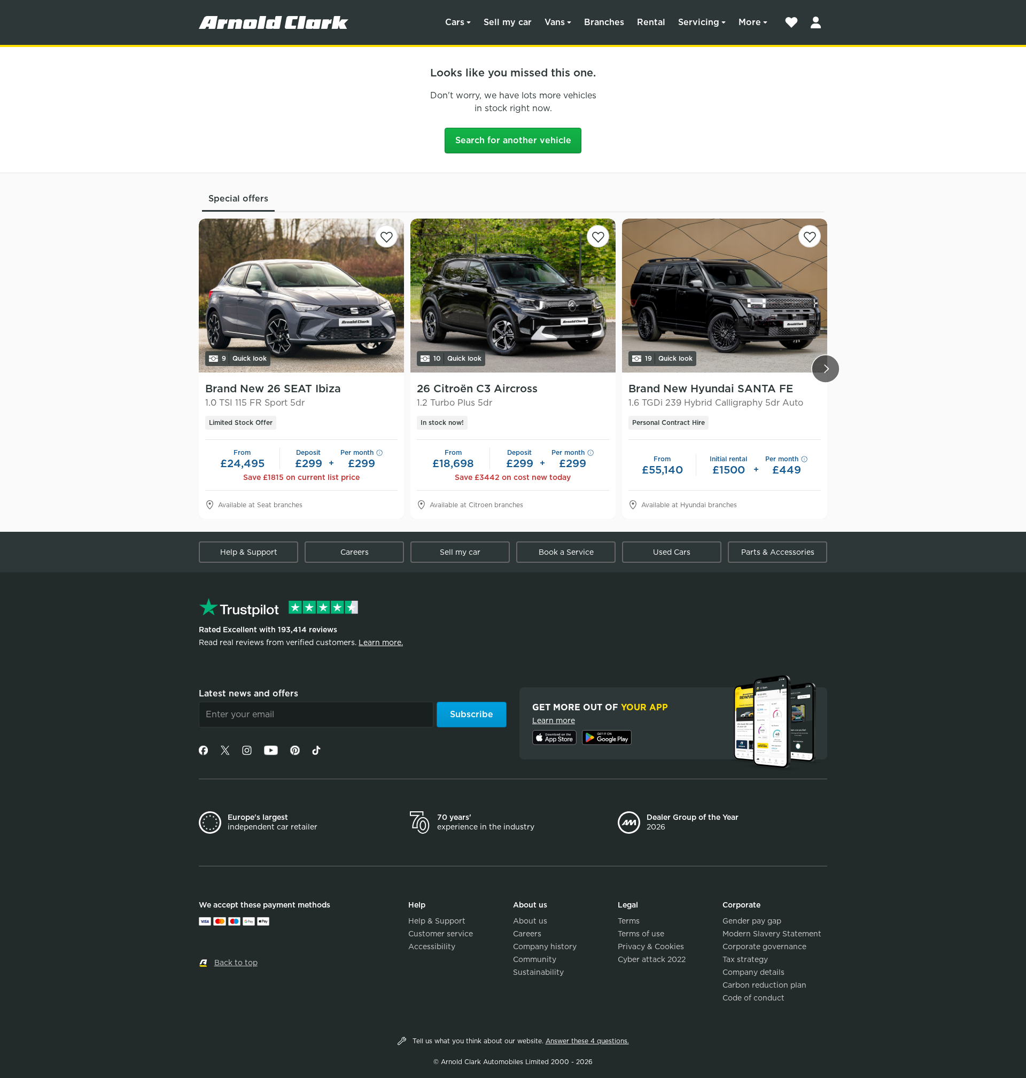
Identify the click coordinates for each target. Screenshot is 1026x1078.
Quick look (244, 358)
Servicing (698, 22)
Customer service (440, 933)
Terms (629, 921)
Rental (651, 22)
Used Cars (671, 552)
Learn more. (381, 642)
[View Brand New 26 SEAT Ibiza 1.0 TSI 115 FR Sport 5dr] (301, 296)
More (750, 22)
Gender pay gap (751, 921)
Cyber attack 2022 (652, 959)
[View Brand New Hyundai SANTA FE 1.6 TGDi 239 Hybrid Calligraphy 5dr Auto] (724, 296)
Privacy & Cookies (651, 946)
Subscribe (471, 714)
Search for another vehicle (513, 140)
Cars (454, 22)
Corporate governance (764, 946)
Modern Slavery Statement (771, 933)
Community (534, 959)
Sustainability (538, 972)
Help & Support (248, 552)
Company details (753, 972)
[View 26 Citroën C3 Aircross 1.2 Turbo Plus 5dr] (513, 296)
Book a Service (566, 552)
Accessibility (431, 946)
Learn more (553, 720)
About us (530, 921)
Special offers (238, 198)
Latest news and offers (248, 693)
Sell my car (508, 22)
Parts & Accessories (777, 552)
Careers (354, 552)
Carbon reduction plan (764, 985)
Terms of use (641, 933)
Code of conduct (753, 998)
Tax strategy (745, 959)
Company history (545, 946)
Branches (604, 22)
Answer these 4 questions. (587, 1041)
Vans (555, 22)
